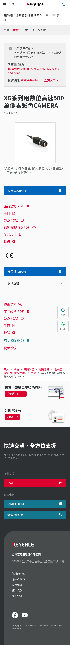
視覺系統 (10, 347)
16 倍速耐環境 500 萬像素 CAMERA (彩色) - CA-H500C (34, 71)
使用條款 (17, 590)
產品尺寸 (10, 234)
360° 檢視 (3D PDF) (17, 227)
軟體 (7, 241)
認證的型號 (18, 573)
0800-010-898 (15, 514)
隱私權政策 (18, 579)
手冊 (7, 213)
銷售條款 (17, 584)
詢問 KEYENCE (14, 340)
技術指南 (10, 304)
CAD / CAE (11, 220)
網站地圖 (17, 596)
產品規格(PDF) (14, 206)
